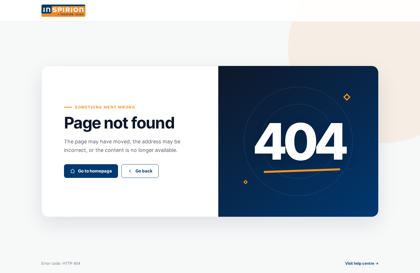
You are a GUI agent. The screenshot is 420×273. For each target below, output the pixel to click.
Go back (144, 171)
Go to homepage (95, 171)
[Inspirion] (210, 11)
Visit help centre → (362, 263)
